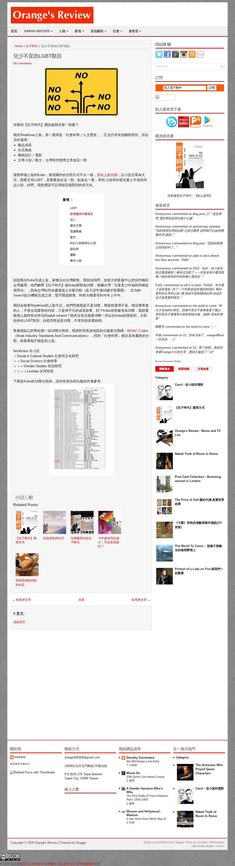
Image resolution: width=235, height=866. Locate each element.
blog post (199, 243)
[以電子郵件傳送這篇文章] (17, 497)
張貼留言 (19, 622)
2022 (196, 268)
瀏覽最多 (164, 368)
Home (18, 46)
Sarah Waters (38, 31)
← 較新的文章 (21, 599)
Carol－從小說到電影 (189, 384)
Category (161, 377)
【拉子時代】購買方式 (190, 407)
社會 (117, 31)
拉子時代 (32, 46)
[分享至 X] (26, 497)
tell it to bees (192, 285)
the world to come (204, 306)
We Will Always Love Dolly (142, 761)
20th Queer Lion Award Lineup (145, 776)
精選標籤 (183, 368)
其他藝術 (98, 31)
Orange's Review (46, 842)
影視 (79, 31)
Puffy (158, 285)
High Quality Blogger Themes (208, 846)
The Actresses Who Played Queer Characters (209, 769)
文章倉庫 (203, 368)
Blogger (81, 842)
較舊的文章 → (141, 599)
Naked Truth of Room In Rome (196, 454)
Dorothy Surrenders (140, 757)
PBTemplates (217, 842)
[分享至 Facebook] (30, 497)
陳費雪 (159, 326)
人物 (63, 31)
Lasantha (202, 842)
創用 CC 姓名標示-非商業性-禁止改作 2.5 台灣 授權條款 (57, 864)
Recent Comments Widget (168, 361)
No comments (22, 63)
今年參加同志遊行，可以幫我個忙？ (108, 542)
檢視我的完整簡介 (20, 764)
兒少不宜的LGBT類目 (37, 56)
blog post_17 (201, 214)
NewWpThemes (165, 842)
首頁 (14, 31)
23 (184, 335)
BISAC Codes (137, 331)
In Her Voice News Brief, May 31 (146, 818)
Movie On (133, 773)
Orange (20, 757)
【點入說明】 (203, 195)
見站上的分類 (107, 175)
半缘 (158, 335)
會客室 (135, 31)
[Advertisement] (173, 662)
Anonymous (163, 214)
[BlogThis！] (22, 497)
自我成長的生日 (53, 538)
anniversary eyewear (206, 226)
